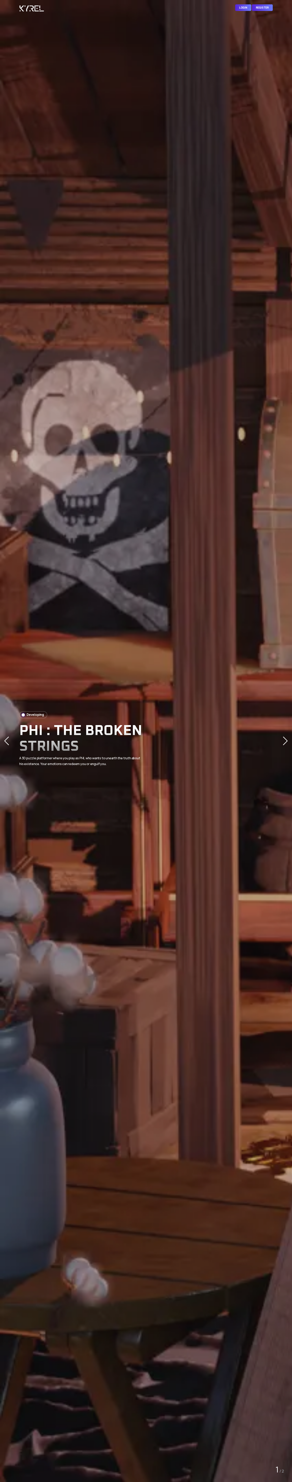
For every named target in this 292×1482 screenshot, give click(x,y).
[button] (285, 741)
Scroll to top (8, 742)
